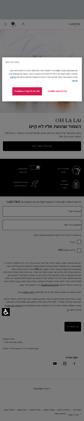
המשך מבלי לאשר (12, 62)
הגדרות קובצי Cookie (57, 91)
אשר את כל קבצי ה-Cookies (27, 91)
